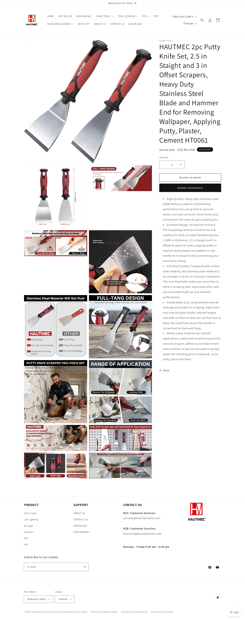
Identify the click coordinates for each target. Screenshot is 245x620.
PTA (26, 538)
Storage (28, 525)
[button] (105, 16)
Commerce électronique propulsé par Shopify (66, 611)
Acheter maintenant (190, 187)
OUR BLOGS (80, 525)
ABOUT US (79, 513)
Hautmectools (37, 611)
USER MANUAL (82, 532)
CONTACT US (81, 519)
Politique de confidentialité (134, 611)
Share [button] (166, 370)
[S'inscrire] (84, 567)
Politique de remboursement (104, 611)
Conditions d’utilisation (162, 611)
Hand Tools (30, 513)
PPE (26, 544)
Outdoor (29, 532)
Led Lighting (31, 519)
